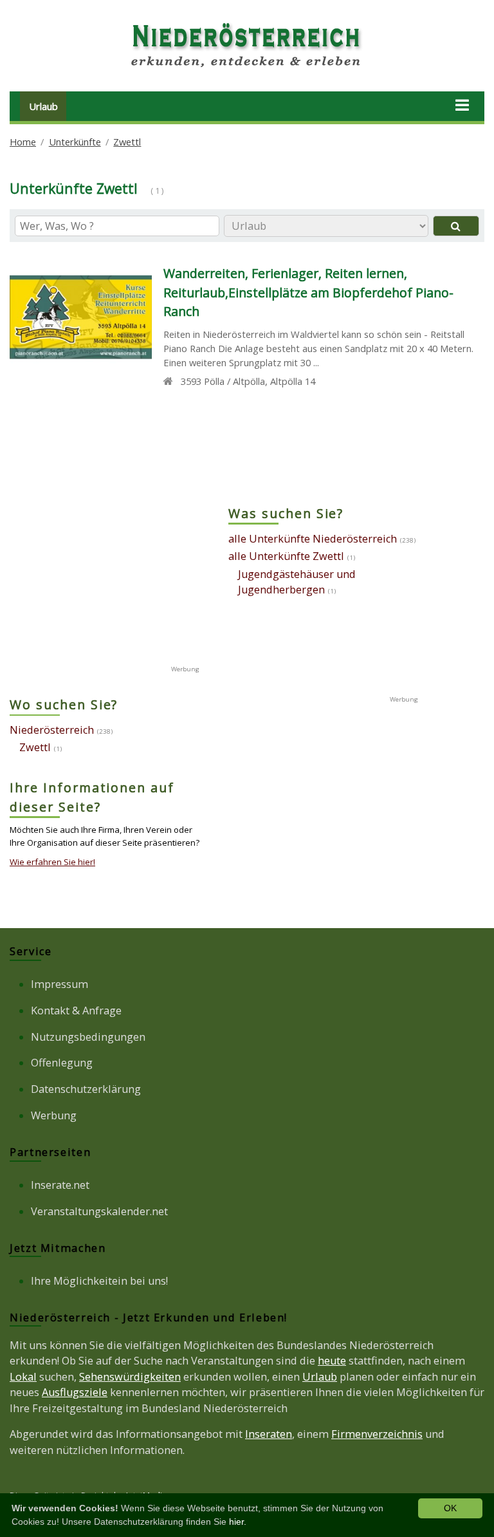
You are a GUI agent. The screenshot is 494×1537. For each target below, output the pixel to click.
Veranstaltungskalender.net (99, 1211)
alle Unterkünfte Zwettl (286, 556)
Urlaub (43, 106)
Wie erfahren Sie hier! (52, 862)
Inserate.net (60, 1185)
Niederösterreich (52, 730)
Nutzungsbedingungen (88, 1037)
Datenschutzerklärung (86, 1089)
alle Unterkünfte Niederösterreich (312, 539)
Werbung (54, 1115)
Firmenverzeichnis (377, 1434)
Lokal (23, 1377)
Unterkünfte (75, 141)
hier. (237, 1521)
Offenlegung (62, 1063)
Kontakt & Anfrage (76, 1010)
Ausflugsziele (74, 1392)
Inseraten (268, 1434)
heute (332, 1361)
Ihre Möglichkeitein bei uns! (99, 1281)
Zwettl (127, 141)
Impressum (59, 984)
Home (23, 141)
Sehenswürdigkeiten (130, 1377)
